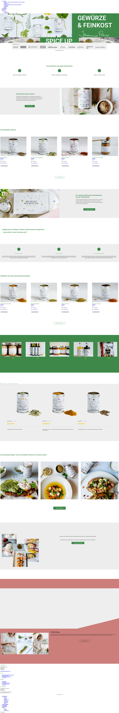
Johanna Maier (5, 704)
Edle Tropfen (6, 702)
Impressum (4, 677)
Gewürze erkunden (30, 106)
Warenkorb (4, 684)
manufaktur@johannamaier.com (5, 671)
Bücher (5, 703)
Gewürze (5, 698)
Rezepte (5, 709)
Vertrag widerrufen (59, 694)
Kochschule (4, 705)
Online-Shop (4, 696)
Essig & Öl (5, 700)
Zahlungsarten (4, 682)
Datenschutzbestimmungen (6, 676)
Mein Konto (4, 681)
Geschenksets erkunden (89, 209)
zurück (5, 697)
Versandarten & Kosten (6, 683)
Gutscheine (6, 701)
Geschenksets (6, 699)
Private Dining (6, 710)
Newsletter (4, 706)
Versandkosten (4, 163)
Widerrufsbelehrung (5, 675)
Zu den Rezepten (59, 508)
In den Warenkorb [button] (4, 165)
